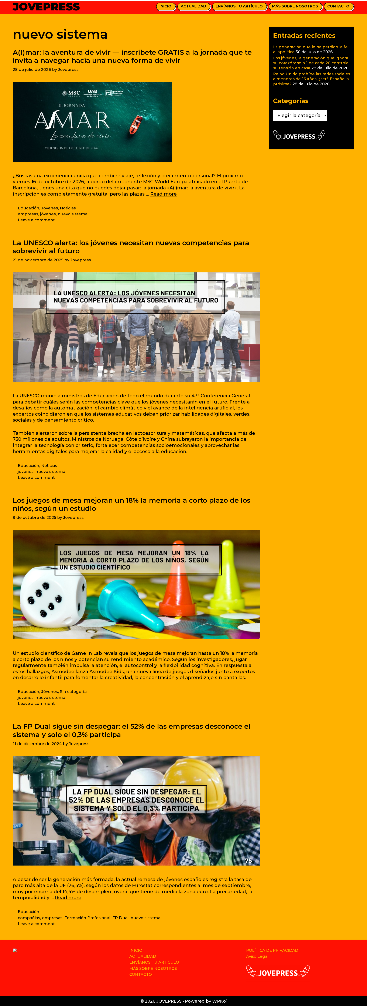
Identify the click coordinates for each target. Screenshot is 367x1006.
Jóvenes (49, 208)
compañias (29, 917)
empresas (28, 214)
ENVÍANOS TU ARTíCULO (239, 6)
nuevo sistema (73, 214)
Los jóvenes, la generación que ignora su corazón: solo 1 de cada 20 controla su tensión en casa (311, 63)
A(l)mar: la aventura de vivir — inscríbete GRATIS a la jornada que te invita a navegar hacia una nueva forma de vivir (132, 56)
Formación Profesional (87, 917)
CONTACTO (338, 6)
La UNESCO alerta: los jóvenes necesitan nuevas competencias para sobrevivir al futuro (131, 247)
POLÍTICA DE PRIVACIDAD (272, 950)
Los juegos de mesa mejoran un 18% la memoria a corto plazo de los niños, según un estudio (131, 504)
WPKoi (219, 1001)
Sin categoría (73, 691)
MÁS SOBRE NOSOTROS (295, 6)
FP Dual (120, 917)
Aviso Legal (257, 956)
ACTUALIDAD (193, 6)
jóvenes (48, 214)
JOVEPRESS (46, 6)
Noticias (68, 208)
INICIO (165, 6)
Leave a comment (36, 220)
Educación (28, 208)
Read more (163, 194)
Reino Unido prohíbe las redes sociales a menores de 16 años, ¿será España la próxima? (311, 79)
